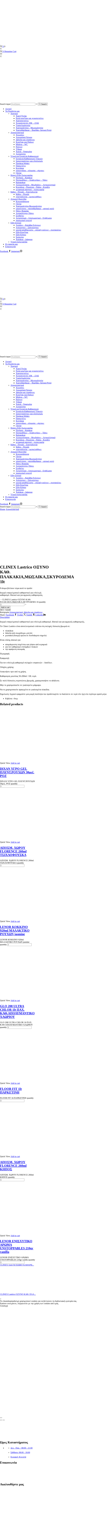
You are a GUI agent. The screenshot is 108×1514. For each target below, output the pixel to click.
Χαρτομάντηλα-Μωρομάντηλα (29, 206)
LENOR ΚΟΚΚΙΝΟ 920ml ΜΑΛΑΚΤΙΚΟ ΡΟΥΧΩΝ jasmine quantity (14, 942)
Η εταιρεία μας (11, 244)
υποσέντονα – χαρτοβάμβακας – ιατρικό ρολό (35, 208)
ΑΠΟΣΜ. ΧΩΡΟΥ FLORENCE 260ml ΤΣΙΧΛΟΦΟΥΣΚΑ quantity (17, 861)
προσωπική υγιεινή (24, 220)
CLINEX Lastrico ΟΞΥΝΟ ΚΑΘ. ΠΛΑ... (18, 1294)
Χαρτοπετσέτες (22, 121)
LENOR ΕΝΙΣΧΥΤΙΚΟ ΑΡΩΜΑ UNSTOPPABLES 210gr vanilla (16, 1246)
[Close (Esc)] (1, 1417)
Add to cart (5, 607)
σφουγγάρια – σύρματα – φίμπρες (30, 170)
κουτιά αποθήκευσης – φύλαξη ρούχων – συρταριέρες (38, 230)
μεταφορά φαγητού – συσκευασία (30, 189)
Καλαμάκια (20, 182)
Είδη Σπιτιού (16, 223)
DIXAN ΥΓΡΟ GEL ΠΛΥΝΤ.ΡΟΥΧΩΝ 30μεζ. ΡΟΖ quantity (17, 782)
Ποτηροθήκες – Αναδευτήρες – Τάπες (31, 180)
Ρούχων (19, 147)
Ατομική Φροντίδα (18, 199)
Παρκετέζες (21, 166)
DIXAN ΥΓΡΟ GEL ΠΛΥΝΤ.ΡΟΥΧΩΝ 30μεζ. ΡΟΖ (17, 772)
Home (2, 509)
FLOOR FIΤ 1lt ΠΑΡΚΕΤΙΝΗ (11, 1090)
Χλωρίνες (20, 135)
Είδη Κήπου (21, 235)
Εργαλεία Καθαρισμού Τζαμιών (29, 159)
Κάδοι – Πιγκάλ (22, 194)
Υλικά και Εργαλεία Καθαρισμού (25, 156)
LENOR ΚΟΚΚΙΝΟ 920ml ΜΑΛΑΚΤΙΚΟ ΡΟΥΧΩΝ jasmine (15, 930)
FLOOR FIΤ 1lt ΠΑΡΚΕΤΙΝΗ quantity (17, 1098)
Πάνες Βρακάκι (22, 211)
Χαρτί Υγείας (21, 116)
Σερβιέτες (20, 216)
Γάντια (18, 173)
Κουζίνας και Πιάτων (25, 142)
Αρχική (8, 109)
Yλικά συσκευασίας (19, 242)
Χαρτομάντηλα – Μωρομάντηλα (29, 128)
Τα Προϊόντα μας (12, 111)
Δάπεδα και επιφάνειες (25, 140)
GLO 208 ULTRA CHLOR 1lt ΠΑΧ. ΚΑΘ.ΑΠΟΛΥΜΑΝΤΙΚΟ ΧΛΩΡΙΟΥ (17, 1011)
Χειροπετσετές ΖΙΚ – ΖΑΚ (27, 123)
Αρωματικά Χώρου (24, 137)
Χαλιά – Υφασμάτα (24, 151)
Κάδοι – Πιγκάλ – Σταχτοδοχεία (24, 192)
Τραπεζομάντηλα (23, 125)
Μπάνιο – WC (22, 144)
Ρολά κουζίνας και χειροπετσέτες (30, 118)
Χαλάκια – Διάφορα (24, 239)
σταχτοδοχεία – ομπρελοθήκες (28, 197)
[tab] (54, 617)
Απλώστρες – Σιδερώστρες (27, 227)
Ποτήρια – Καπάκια (24, 178)
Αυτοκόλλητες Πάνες (25, 213)
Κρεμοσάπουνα (22, 201)
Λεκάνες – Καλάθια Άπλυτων (28, 225)
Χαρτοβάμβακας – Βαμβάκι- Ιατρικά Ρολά (33, 130)
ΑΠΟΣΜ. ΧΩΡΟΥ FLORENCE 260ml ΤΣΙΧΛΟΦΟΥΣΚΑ (13, 851)
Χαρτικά (14, 113)
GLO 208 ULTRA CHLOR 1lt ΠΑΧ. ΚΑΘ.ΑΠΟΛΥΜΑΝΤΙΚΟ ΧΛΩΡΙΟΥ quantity (16, 1024)
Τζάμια (19, 149)
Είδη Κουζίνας (22, 232)
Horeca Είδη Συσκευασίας (22, 175)
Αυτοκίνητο (21, 154)
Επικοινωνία (10, 246)
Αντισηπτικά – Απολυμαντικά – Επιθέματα (34, 218)
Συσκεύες (20, 237)
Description (5, 617)
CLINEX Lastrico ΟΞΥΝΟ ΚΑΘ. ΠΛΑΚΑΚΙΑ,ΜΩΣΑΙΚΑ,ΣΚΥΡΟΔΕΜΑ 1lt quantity (23, 600)
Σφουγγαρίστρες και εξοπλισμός (29, 161)
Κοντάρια (20, 168)
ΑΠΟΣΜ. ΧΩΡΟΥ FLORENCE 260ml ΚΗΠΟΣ (13, 1165)
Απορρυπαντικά (17, 132)
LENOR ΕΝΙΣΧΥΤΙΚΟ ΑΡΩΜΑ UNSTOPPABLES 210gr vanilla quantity (17, 1258)
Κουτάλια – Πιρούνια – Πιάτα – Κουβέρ (33, 187)
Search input (5, 104)
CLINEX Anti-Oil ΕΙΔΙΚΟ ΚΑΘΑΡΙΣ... (17, 1265)
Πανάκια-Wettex (23, 163)
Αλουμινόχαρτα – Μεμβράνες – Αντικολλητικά (35, 185)
